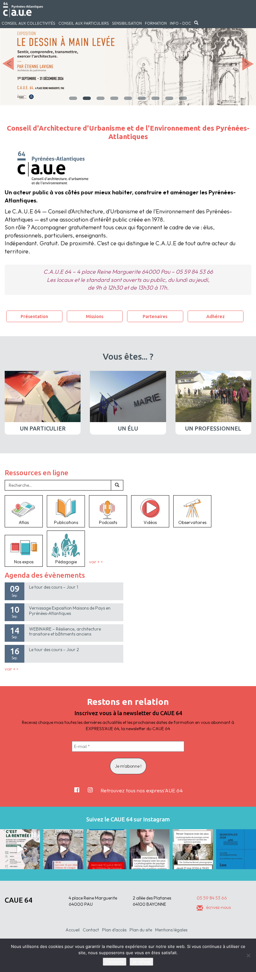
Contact (91, 930)
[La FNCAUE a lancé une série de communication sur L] (236, 849)
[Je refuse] (248, 955)
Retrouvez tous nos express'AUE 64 (142, 790)
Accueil (73, 930)
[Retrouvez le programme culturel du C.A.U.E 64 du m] (20, 849)
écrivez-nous (218, 907)
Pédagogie (66, 562)
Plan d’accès (114, 930)
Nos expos (23, 562)
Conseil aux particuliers (83, 23)
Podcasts (108, 522)
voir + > (96, 562)
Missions (94, 316)
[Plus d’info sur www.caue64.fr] (150, 849)
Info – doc (180, 23)
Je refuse (141, 961)
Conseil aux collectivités (28, 23)
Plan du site (141, 930)
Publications (66, 522)
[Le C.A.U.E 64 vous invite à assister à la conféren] (193, 849)
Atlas (24, 522)
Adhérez (215, 316)
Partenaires (155, 316)
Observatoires (192, 522)
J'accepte (114, 961)
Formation (156, 23)
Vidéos (150, 522)
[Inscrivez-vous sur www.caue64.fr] (106, 849)
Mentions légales (171, 930)
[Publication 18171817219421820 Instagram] (63, 849)
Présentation (34, 316)
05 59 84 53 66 (212, 898)
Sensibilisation (127, 23)
